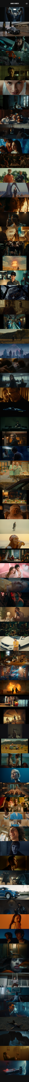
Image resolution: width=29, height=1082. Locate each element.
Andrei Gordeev (14, 3)
